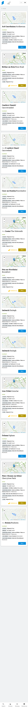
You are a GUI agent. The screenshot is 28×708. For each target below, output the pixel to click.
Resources (24, 706)
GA (21, 2)
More (22, 47)
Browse (10, 706)
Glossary (17, 706)
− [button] (4, 17)
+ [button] (4, 14)
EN (25, 2)
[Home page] (2, 3)
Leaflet (11, 23)
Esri (19, 23)
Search (3, 706)
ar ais (4, 8)
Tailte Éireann (23, 23)
